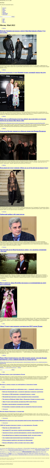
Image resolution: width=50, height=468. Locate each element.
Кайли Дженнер (5, 449)
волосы (1, 454)
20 (12, 367)
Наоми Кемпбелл (19, 451)
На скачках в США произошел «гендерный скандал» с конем (18, 394)
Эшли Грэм (45, 453)
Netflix (7, 448)
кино (10, 454)
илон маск (7, 454)
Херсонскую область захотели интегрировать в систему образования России (22, 432)
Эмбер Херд (25, 453)
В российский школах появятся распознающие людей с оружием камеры (21, 435)
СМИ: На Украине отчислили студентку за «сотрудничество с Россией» (19, 425)
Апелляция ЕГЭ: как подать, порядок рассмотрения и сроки (18, 430)
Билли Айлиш (16, 448)
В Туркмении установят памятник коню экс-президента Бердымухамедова (22, 406)
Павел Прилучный (42, 451)
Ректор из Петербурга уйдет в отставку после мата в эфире (18, 442)
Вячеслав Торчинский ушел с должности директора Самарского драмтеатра (22, 391)
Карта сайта (4, 14)
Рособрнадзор (3, 453)
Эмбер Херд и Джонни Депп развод (36, 453)
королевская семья (23, 454)
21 (13, 367)
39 (18, 367)
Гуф (23, 448)
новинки (43, 454)
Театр (3, 11)
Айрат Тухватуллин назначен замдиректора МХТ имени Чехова (21, 326)
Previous (1, 367)
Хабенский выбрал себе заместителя (12, 214)
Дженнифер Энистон (41, 448)
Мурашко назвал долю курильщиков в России (12, 374)
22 (14, 367)
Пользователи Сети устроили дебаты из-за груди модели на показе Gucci (24, 168)
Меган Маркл (13, 451)
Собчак (7, 453)
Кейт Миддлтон (25, 449)
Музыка (4, 10)
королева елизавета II (15, 454)
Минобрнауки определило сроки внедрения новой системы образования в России (21, 420)
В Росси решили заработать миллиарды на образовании (17, 440)
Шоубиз (4, 12)
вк (47, 453)
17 (8, 367)
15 (6, 367)
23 (15, 367)
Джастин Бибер (27, 448)
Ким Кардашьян (40, 449)
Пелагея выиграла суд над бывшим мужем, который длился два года (23, 72)
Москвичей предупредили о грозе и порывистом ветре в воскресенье (20, 396)
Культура (4, 7)
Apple (1, 448)
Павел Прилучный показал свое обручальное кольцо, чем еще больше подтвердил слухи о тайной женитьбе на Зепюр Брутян (23, 358)
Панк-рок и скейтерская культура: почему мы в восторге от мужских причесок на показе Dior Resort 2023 (23, 119)
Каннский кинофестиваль (15, 449)
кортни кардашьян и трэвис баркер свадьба (34, 454)
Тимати (13, 453)
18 (9, 367)
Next (20, 367)
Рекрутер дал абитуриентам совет (11, 427)
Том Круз (15, 453)
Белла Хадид (11, 448)
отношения (2, 455)
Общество (35, 451)
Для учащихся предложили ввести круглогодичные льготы (18, 437)
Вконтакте (20, 448)
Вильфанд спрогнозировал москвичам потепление (15, 404)
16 (7, 367)
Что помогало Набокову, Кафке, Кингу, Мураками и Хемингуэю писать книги (23, 399)
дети (4, 454)
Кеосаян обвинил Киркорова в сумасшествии (12, 411)
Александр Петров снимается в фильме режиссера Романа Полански (23, 131)
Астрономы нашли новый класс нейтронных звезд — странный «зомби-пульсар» (21, 389)
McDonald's (3, 448)
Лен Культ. (2, 2)
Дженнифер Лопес (34, 448)
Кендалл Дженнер (32, 449)
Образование (5, 13)
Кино (3, 9)
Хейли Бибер (20, 453)
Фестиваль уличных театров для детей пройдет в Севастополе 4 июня (18, 384)
